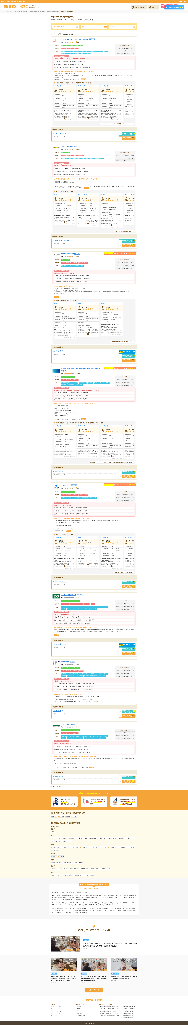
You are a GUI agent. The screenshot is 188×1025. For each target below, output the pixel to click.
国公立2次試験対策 (103, 51)
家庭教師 (93, 604)
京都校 (79, 303)
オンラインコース (82, 194)
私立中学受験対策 (64, 51)
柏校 (55, 194)
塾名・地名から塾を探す (57, 1008)
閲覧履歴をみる (55, 1015)
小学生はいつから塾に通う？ (130, 1006)
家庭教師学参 (68, 662)
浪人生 (81, 45)
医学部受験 (90, 382)
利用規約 (79, 1008)
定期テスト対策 (88, 53)
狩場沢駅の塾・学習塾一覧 (53, 11)
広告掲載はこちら (182, 1)
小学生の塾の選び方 (128, 1013)
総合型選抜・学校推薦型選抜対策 (76, 53)
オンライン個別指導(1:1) (66, 48)
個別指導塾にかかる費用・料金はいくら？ (109, 1013)
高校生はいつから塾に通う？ (130, 1011)
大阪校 (56, 303)
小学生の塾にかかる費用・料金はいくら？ (109, 1006)
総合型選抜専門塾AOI (70, 254)
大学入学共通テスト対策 (93, 51)
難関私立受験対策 (64, 53)
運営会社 (79, 1006)
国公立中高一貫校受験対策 (75, 51)
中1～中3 (71, 45)
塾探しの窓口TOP (11, 11)
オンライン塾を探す (56, 1013)
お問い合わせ (80, 1013)
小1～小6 (66, 45)
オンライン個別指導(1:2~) (78, 604)
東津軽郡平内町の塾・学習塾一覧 (37, 11)
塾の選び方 (86, 940)
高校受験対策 (84, 51)
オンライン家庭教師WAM (71, 595)
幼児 (62, 45)
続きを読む (83, 79)
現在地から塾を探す (56, 1006)
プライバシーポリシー (82, 1011)
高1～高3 (77, 45)
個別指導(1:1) (75, 48)
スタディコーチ (68, 485)
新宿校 (79, 537)
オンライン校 (57, 86)
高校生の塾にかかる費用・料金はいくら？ (109, 1011)
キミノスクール (68, 146)
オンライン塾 (115, 973)
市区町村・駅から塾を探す (57, 1011)
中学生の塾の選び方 (128, 1015)
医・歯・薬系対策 (106, 382)
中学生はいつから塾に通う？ (130, 1008)
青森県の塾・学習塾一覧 (22, 11)
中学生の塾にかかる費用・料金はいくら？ (109, 1008)
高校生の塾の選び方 (128, 1017)
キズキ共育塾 (68, 724)
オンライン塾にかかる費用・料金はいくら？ (110, 1015)
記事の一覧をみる (94, 990)
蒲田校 (103, 194)
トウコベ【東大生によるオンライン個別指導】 (78, 39)
